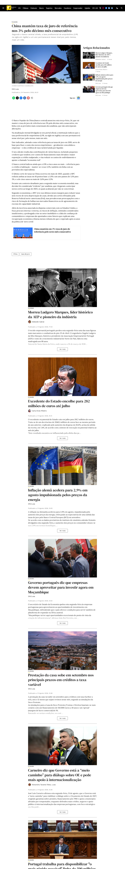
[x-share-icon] (17, 99)
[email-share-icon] (28, 99)
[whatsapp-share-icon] (13, 99)
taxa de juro (25, 254)
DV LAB (95, 8)
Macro (41, 8)
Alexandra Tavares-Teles (41, 785)
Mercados (58, 8)
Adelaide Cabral (38, 322)
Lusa (54, 785)
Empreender (77, 8)
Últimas (25, 8)
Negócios (49, 8)
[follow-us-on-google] (78, 98)
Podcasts (34, 8)
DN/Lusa (15, 89)
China (15, 254)
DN (19, 8)
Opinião (87, 8)
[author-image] (29, 321)
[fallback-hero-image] (89, 55)
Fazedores (67, 8)
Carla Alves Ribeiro (39, 411)
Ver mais (62, 349)
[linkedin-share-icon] (24, 99)
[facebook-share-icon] (20, 99)
